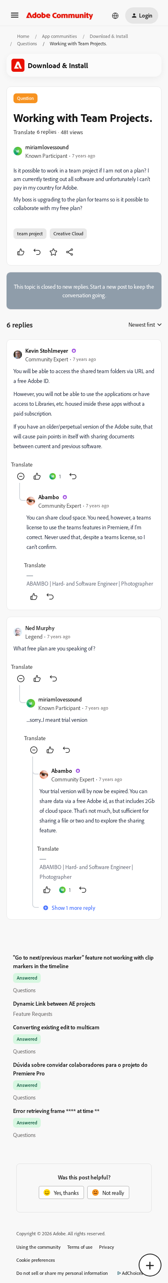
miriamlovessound (47, 147)
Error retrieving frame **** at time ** (56, 1110)
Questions (27, 43)
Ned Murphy (40, 627)
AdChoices (132, 1273)
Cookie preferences (35, 1260)
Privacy (106, 1247)
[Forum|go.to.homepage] (59, 15)
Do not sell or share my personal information (62, 1273)
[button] (15, 17)
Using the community (38, 1247)
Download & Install (109, 36)
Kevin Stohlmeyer (46, 350)
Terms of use (80, 1247)
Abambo (48, 496)
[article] (84, 414)
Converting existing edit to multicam (56, 1027)
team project (30, 233)
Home (23, 36)
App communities (59, 36)
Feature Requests (32, 1013)
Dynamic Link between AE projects (54, 1003)
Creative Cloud (68, 233)
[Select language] (115, 15)
